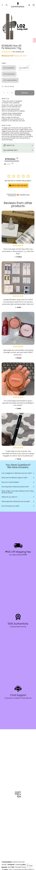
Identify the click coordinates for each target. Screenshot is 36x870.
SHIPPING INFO (12, 150)
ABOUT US (10, 145)
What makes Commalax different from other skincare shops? (17, 492)
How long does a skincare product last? (15, 487)
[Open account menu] (29, 5)
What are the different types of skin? (15, 478)
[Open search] (6, 5)
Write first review (19, 185)
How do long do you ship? (10, 506)
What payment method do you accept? (16, 501)
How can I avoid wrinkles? (10, 482)
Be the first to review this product (18, 181)
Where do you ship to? (9, 497)
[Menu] (2, 5)
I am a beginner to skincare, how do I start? (17, 473)
